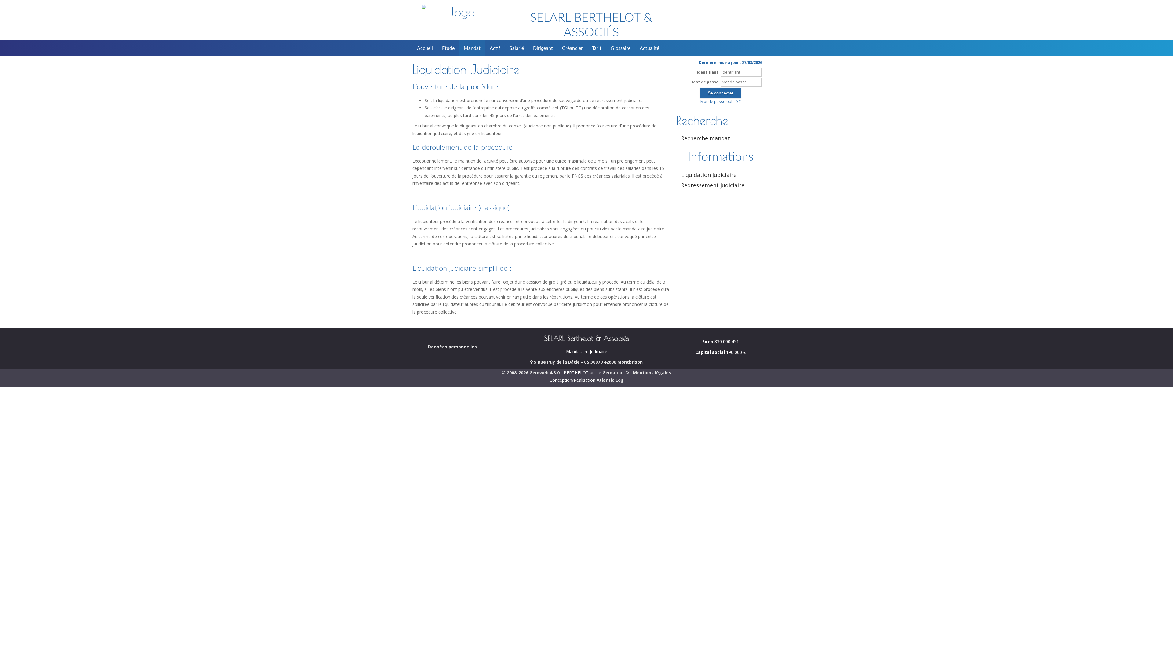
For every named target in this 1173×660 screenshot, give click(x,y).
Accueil (425, 48)
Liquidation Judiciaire (708, 174)
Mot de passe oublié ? (720, 101)
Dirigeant (543, 48)
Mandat (472, 48)
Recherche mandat (705, 138)
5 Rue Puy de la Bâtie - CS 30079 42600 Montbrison (588, 362)
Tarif (596, 48)
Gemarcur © (615, 373)
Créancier (572, 48)
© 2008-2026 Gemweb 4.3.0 (531, 373)
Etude (448, 48)
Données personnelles (452, 347)
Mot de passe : (706, 82)
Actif (495, 48)
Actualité (649, 48)
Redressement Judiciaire (712, 185)
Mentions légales (652, 373)
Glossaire (620, 48)
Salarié (517, 48)
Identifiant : (709, 72)
